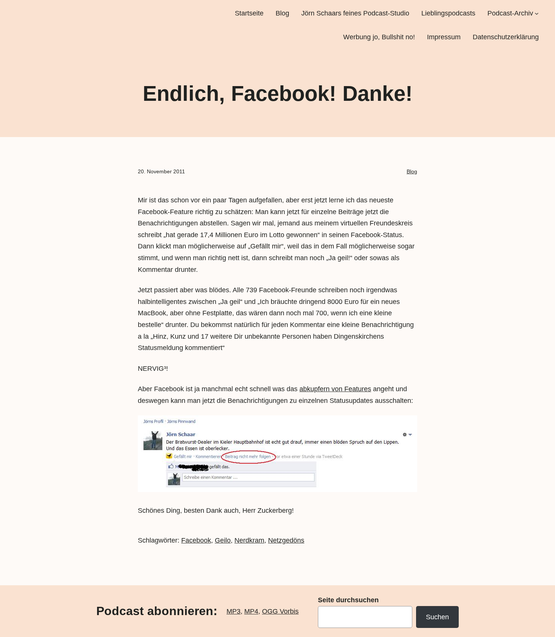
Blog (412, 171)
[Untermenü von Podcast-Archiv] (537, 13)
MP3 (233, 611)
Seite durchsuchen (348, 600)
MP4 (251, 611)
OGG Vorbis (280, 611)
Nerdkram (249, 540)
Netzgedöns (286, 540)
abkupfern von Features (335, 389)
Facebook (196, 540)
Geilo (223, 540)
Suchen (437, 617)
